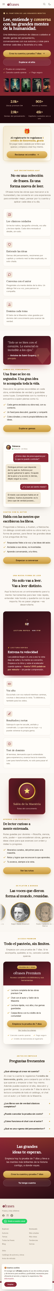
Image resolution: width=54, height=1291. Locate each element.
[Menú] (3, 4)
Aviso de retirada (8, 1258)
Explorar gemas (27, 428)
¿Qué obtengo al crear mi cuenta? (21, 1071)
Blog (4, 1244)
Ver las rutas (27, 870)
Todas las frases (8, 1240)
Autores (5, 1233)
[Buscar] (44, 4)
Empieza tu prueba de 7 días (27, 1024)
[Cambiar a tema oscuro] (49, 4)
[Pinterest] (11, 1215)
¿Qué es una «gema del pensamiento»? (24, 1128)
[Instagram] (7, 1215)
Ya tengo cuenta (27, 1183)
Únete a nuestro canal (16, 1221)
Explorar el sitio (27, 62)
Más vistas (33, 1236)
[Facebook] (3, 1215)
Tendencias (33, 1240)
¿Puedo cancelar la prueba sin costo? (23, 1114)
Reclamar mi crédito (25, 154)
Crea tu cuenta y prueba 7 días (25, 53)
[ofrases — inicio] (14, 4)
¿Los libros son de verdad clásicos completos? (22, 1105)
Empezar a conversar (27, 560)
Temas (4, 1236)
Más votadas (34, 1233)
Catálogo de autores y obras (13, 1255)
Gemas (31, 1244)
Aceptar (10, 1284)
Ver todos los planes (27, 1030)
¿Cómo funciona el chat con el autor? (23, 1121)
